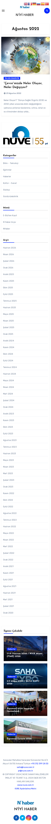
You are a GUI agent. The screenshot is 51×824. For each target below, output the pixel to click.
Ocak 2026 (8, 267)
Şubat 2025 (8, 327)
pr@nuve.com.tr (25, 771)
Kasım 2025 (8, 281)
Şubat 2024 (8, 400)
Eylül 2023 (8, 433)
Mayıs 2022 (8, 533)
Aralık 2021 (8, 566)
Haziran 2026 (9, 248)
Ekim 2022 (8, 500)
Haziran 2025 (9, 307)
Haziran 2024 (9, 374)
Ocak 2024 (8, 407)
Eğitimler (7, 170)
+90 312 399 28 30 (39, 764)
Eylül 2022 (8, 506)
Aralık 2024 (8, 340)
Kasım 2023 (8, 420)
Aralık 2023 (8, 414)
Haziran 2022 (9, 526)
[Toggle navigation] (3, 10)
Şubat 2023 (8, 480)
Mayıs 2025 (8, 314)
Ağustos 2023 (9, 440)
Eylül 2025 (8, 294)
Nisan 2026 (8, 254)
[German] (34, 4)
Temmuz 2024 (10, 367)
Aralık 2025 (8, 274)
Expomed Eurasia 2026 (19, 739)
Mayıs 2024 (8, 380)
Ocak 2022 (8, 560)
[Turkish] (47, 4)
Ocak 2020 (8, 613)
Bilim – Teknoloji (10, 163)
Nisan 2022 (8, 540)
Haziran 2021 (9, 593)
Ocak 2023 (8, 487)
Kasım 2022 (8, 493)
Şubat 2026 (8, 261)
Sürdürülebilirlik (12, 78)
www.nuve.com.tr (25, 785)
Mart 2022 (8, 546)
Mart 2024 (8, 394)
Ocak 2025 (8, 334)
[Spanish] (43, 4)
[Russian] (39, 4)
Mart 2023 (8, 473)
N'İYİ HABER (25, 14)
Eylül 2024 (8, 360)
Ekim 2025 (8, 287)
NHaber (6, 229)
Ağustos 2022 (10, 513)
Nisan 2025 (8, 321)
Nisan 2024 (8, 387)
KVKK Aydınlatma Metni (25, 788)
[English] (26, 4)
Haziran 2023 (9, 453)
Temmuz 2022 (10, 520)
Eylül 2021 (8, 579)
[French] (30, 4)
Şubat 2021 (8, 606)
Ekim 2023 (8, 427)
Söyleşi (6, 190)
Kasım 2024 (8, 347)
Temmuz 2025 (10, 301)
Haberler (7, 176)
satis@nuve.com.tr (25, 767)
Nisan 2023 (8, 467)
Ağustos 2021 (9, 586)
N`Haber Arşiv (9, 222)
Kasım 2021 (8, 573)
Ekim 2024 (8, 354)
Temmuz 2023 (10, 447)
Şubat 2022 (8, 553)
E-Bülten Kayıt (10, 215)
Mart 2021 (8, 599)
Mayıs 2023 (8, 460)
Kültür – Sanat (10, 183)
